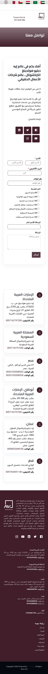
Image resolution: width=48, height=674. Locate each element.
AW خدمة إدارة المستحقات (26, 217)
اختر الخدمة (35, 189)
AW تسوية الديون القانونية (26, 196)
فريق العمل (40, 635)
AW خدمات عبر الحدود (28, 201)
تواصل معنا (41, 646)
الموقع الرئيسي (39, 650)
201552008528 (32, 603)
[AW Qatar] (13, 2)
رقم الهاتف (37, 179)
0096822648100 (15, 449)
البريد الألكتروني (35, 169)
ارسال (36, 255)
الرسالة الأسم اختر (33, 222)
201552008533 (32, 601)
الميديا (42, 631)
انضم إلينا (41, 642)
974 (27, 613)
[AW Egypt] (28, 2)
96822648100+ (31, 589)
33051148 (32, 613)
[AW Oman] (20, 2)
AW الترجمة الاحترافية (28, 213)
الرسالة (37, 233)
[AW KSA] (35, 2)
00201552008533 (14, 372)
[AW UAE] (42, 2)
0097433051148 (14, 472)
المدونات (41, 639)
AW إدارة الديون (31, 192)
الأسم (37, 158)
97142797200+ (31, 557)
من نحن (42, 627)
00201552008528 (14, 375)
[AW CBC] (6, 2)
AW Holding (31, 666)
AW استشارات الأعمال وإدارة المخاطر (23, 209)
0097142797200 (14, 320)
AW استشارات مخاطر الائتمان (25, 205)
